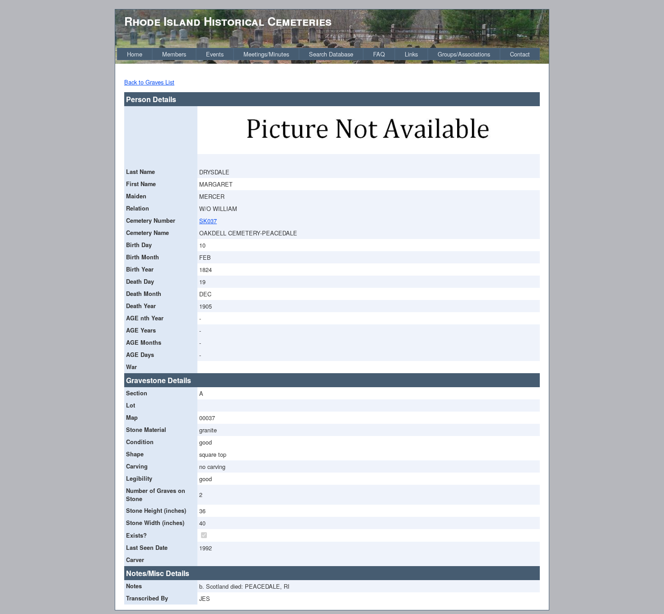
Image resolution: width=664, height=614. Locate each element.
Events (215, 54)
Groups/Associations (464, 54)
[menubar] (328, 54)
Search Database (331, 54)
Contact (520, 54)
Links (411, 54)
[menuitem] (134, 54)
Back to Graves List (149, 82)
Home (134, 54)
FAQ (379, 54)
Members (174, 54)
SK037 (208, 220)
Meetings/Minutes (266, 54)
